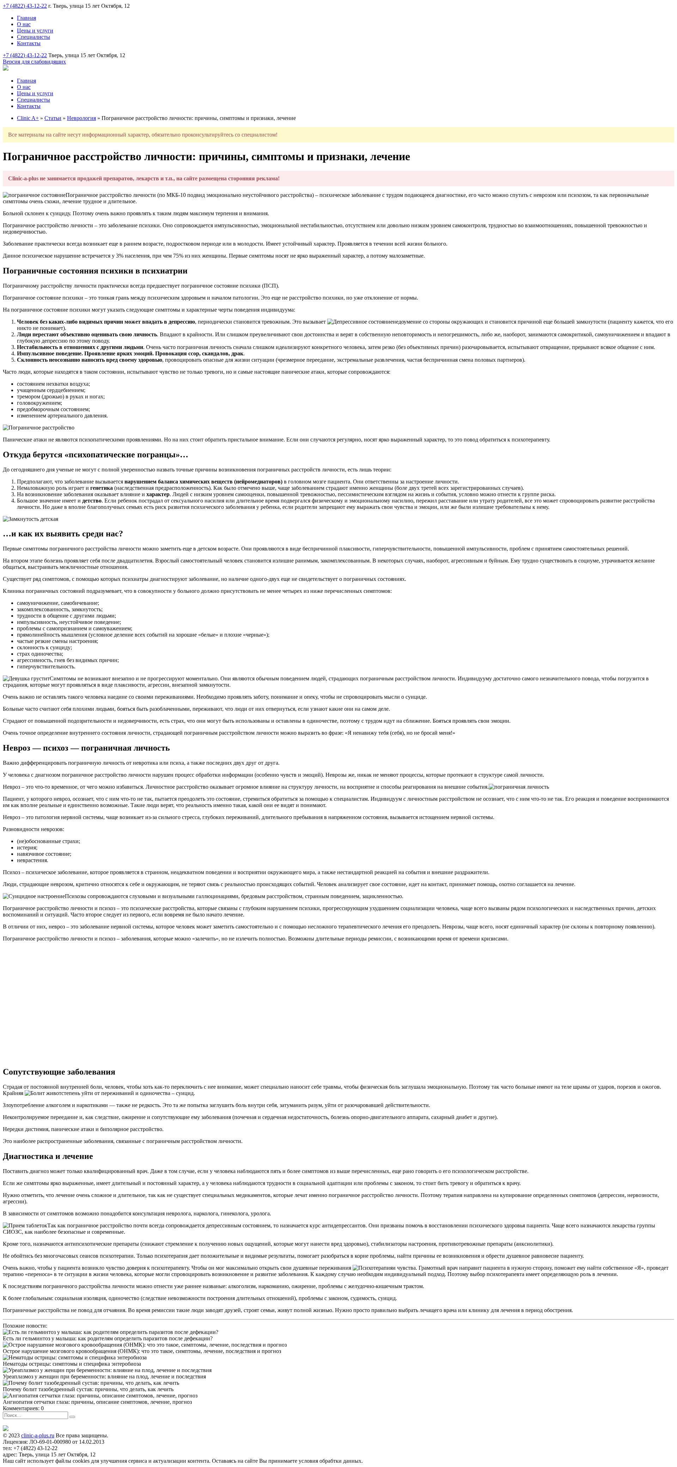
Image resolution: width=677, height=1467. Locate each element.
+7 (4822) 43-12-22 (25, 6)
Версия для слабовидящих (34, 62)
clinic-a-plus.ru (37, 1435)
